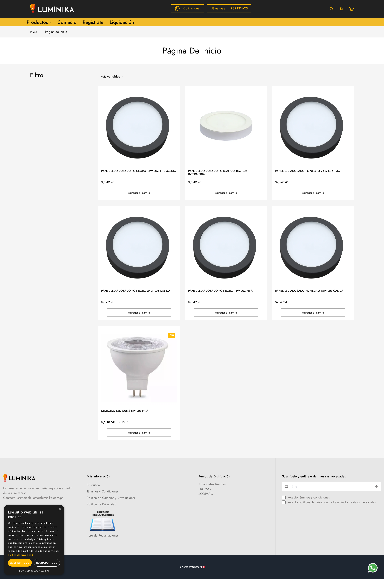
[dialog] (34, 540)
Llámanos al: (229, 8)
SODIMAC (205, 493)
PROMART (205, 489)
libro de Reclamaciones (102, 535)
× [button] (59, 509)
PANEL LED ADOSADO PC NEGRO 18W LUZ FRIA (220, 291)
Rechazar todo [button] (47, 562)
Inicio (33, 32)
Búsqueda (93, 485)
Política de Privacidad (101, 504)
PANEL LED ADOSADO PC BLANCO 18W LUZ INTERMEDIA (217, 172)
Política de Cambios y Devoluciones (111, 497)
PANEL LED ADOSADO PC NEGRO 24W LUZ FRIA (307, 171)
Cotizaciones (192, 8)
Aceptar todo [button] (20, 562)
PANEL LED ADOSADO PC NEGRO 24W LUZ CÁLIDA (135, 291)
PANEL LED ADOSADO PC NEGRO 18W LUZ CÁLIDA (309, 291)
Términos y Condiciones (102, 491)
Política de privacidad (20, 555)
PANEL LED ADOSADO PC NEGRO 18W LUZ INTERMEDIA (138, 171)
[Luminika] (52, 9)
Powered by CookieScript (34, 570)
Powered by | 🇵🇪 (192, 567)
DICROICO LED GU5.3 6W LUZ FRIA (124, 411)
